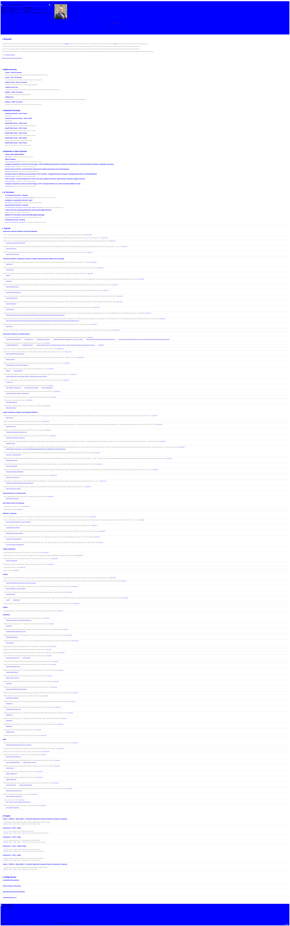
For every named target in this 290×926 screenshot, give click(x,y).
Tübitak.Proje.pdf (16, 599)
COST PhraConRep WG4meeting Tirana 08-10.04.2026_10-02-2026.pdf (21, 583)
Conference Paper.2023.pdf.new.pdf (13, 292)
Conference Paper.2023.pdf (11, 298)
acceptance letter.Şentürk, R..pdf (12, 657)
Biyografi (112, 24)
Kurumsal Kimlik (8, 914)
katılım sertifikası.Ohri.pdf (11, 407)
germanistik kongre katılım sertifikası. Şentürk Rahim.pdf (17, 393)
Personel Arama (7, 3)
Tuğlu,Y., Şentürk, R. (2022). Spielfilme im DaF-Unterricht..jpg (18, 802)
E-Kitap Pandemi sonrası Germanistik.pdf (14, 533)
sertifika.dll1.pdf (9, 714)
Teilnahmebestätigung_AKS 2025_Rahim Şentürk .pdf (17, 365)
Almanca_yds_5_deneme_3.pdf (12, 477)
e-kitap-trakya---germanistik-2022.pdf (13, 454)
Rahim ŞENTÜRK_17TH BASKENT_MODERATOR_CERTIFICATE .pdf (100, 339)
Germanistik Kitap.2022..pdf (11, 460)
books (115, 43)
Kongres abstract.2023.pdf (47, 387)
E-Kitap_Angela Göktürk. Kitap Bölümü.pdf (14, 471)
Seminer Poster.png (10, 768)
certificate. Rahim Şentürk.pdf (12, 672)
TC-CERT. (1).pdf (9, 382)
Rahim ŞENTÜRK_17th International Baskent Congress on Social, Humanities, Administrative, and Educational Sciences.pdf (144, 339)
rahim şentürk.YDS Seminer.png (12, 807)
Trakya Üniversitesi (8, 1)
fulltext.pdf (8, 275)
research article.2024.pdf (11, 248)
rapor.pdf (8, 599)
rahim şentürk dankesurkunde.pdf (13, 762)
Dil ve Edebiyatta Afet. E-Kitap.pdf (13, 527)
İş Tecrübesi (113, 29)
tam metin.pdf (8, 281)
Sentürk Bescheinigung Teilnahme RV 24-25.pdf (16, 631)
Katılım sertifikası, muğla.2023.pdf (31, 387)
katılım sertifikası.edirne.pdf (11, 402)
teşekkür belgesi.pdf (10, 731)
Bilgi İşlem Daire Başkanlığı (36, 923)
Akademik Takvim (8, 919)
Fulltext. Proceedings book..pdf (12, 286)
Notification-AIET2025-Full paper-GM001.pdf (15, 353)
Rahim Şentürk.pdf (26, 657)
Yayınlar (112, 31)
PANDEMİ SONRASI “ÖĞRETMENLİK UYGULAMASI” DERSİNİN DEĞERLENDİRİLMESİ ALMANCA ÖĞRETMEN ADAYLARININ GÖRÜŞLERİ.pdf (36, 449)
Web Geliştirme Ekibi (49, 923)
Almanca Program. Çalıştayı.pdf (12, 498)
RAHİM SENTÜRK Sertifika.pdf (12, 697)
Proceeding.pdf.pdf (10, 309)
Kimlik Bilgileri (114, 23)
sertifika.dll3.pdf (9, 726)
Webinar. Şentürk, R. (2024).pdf (12, 677)
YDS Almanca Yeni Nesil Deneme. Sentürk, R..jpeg (16, 432)
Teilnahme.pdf (9, 625)
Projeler (112, 32)
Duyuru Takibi (7, 4)
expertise (67, 43)
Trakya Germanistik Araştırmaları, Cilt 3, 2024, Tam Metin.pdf (18, 522)
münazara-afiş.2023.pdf (11, 785)
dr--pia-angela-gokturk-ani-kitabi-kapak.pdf (15, 544)
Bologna (6, 912)
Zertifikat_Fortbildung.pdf (11, 779)
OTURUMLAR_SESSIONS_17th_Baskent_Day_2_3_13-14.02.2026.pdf (68, 339)
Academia (6, 7)
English (5, 14)
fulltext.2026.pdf (9, 264)
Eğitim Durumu (114, 25)
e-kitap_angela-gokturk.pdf (11, 466)
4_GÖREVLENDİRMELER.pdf (12, 345)
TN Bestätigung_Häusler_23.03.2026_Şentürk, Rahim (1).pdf (18, 620)
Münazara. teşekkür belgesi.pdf (25, 785)
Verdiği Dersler (114, 33)
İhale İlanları (7, 918)
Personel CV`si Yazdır (59, 20)
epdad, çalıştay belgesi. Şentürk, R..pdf (14, 796)
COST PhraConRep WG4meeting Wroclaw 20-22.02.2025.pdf (18, 744)
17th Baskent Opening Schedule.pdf (13, 339)
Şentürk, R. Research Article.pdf (12, 254)
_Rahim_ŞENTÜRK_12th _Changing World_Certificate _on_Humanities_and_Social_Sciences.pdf (26, 376)
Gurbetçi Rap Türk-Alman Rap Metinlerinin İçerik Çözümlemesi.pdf (19, 483)
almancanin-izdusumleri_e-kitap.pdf (13, 488)
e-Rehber (6, 916)
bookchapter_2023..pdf (10, 426)
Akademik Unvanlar (115, 27)
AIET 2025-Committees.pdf (11, 560)
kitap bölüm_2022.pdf (10, 443)
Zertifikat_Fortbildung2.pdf (11, 773)
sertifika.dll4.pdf (9, 720)
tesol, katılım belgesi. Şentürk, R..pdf (13, 709)
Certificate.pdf (9, 683)
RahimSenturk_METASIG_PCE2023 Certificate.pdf (16, 689)
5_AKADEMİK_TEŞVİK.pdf (27, 345)
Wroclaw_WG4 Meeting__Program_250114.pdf (15, 588)
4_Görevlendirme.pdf (28, 339)
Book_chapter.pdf (9, 417)
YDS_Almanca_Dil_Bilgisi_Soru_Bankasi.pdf (15, 437)
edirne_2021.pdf (9, 326)
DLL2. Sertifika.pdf (10, 642)
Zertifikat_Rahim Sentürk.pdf (12, 637)
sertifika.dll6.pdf (9, 703)
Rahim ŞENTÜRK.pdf (18, 370)
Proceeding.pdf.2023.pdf (11, 303)
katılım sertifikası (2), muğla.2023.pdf (13, 387)
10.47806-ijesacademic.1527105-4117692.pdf (15, 242)
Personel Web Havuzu (9, 915)
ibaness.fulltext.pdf (10, 269)
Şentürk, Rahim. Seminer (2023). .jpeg (14, 790)
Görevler (112, 28)
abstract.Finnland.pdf (10, 359)
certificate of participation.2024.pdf (13, 666)
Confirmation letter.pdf (10, 594)
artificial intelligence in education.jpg (13, 756)
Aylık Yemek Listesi (8, 920)
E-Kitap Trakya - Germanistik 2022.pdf (14, 539)
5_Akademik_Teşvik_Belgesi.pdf (43, 339)
